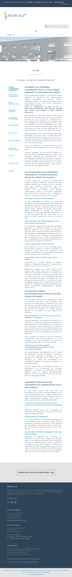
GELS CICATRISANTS (14, 103)
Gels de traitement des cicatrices (19, 554)
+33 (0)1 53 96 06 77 (14, 532)
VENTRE (11, 171)
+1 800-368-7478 (58, 2)
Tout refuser (40, 574)
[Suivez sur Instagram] (12, 502)
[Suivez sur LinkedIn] (15, 502)
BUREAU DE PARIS (13, 525)
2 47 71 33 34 (16, 518)
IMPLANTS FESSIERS (12, 110)
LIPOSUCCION (14, 163)
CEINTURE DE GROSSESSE (13, 95)
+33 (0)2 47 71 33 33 (41, 2)
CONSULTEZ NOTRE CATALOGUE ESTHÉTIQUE (23, 559)
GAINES (11, 156)
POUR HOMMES (14, 140)
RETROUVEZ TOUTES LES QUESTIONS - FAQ (36, 473)
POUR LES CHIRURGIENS (14, 148)
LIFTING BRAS (14, 125)
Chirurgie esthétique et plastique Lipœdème (23, 549)
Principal (9, 35)
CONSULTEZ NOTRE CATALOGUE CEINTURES (22, 562)
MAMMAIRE (13, 133)
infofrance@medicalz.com (16, 520)
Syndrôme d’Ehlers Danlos (16, 552)
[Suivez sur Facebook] (8, 502)
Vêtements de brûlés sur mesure (19, 550)
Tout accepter (32, 574)
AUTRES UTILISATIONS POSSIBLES (14, 88)
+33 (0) (9, 518)
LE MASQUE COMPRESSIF (13, 118)
